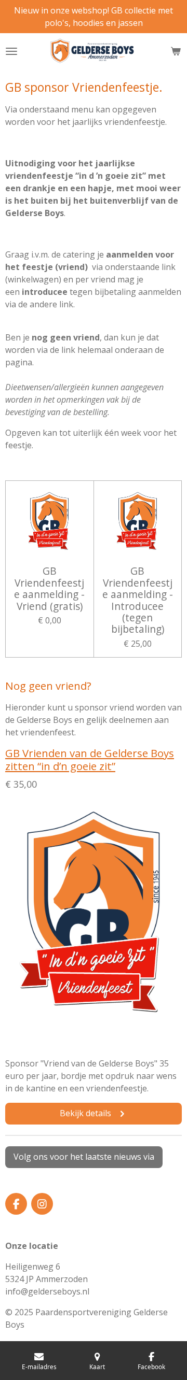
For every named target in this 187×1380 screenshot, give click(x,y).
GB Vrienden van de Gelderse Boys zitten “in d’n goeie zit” (89, 760)
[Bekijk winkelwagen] (175, 51)
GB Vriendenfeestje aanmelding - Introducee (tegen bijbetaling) (137, 600)
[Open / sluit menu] (11, 51)
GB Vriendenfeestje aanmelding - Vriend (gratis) (49, 588)
